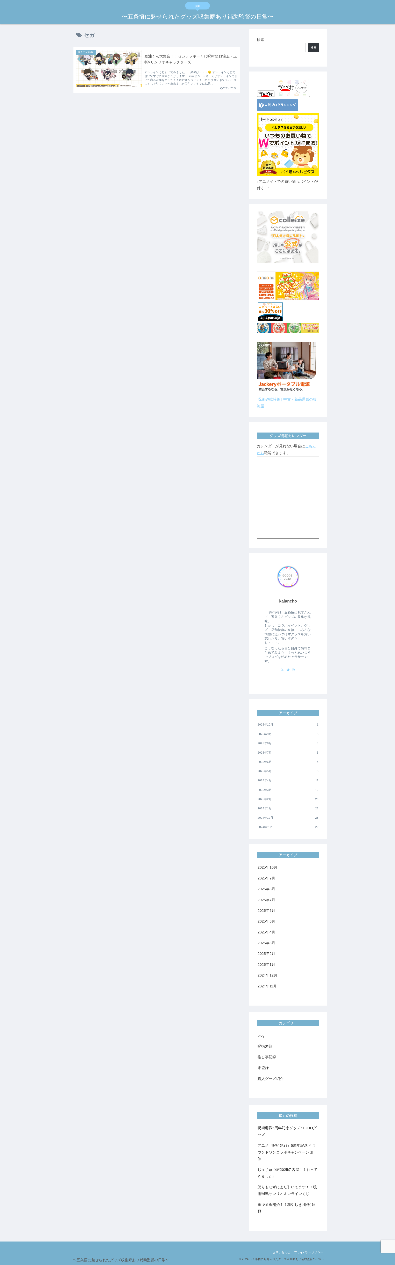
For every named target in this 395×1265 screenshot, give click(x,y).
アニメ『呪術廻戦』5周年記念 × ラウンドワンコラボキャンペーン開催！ (287, 1152)
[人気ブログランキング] (277, 110)
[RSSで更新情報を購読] (293, 669)
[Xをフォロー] (282, 669)
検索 (260, 40)
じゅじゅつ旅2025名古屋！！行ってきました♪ (288, 1173)
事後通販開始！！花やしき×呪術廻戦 (286, 1207)
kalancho (288, 601)
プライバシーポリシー (308, 1252)
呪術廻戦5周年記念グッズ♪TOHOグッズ (287, 1131)
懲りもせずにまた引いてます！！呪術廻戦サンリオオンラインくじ (287, 1190)
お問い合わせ (281, 1252)
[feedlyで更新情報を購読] (288, 669)
